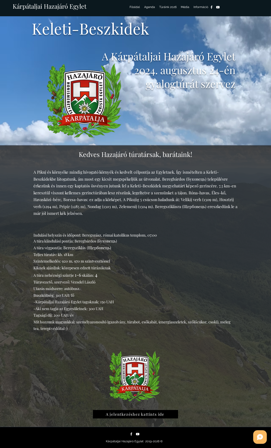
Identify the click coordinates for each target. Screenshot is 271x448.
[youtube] (218, 7)
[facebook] (211, 7)
